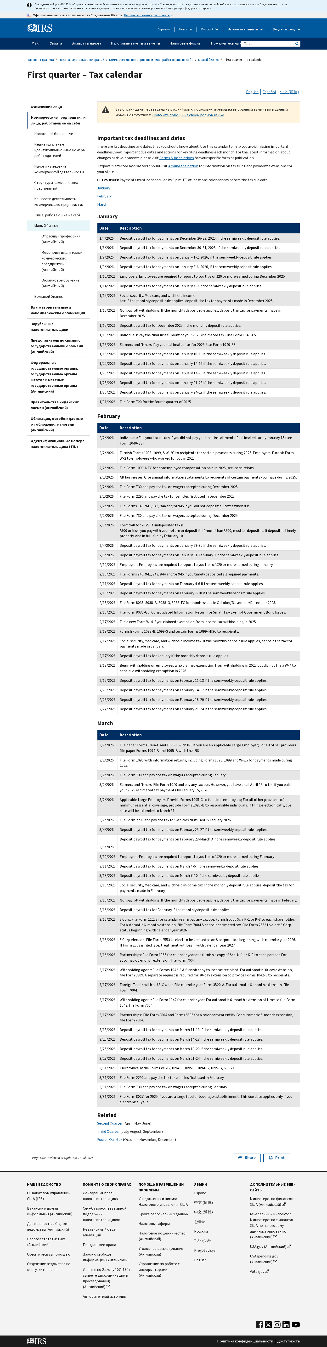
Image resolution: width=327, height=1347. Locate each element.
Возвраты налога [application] (86, 43)
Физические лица (46, 106)
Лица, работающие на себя (57, 215)
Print (280, 1158)
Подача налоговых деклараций (81, 59)
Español (269, 91)
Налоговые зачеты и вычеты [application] (135, 43)
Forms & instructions (176, 157)
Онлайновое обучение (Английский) (60, 283)
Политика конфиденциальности (245, 1341)
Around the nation (183, 166)
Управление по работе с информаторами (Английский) (159, 1269)
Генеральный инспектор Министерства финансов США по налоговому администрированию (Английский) (271, 1226)
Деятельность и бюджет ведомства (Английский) (48, 1226)
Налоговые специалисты (245, 29)
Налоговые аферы (154, 1223)
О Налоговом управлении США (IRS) (48, 1195)
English (252, 91)
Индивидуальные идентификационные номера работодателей (59, 150)
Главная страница (41, 59)
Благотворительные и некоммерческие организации (58, 310)
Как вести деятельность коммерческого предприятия (59, 201)
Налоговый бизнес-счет (54, 133)
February (104, 196)
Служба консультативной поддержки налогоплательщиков (104, 1214)
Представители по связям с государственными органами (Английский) (57, 346)
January (103, 188)
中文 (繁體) (203, 1212)
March (102, 204)
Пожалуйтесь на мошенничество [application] (239, 43)
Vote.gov (257, 1271)
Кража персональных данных (163, 1214)
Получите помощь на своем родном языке (188, 115)
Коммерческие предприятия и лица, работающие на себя (151, 59)
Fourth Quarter (109, 1139)
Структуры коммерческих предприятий (56, 185)
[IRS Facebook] (259, 1323)
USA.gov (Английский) (268, 1246)
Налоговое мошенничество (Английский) (162, 1236)
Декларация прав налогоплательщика (100, 1195)
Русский (207, 29)
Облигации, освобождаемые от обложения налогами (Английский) (57, 424)
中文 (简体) (289, 91)
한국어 (200, 1221)
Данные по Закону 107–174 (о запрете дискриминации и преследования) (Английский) (108, 1278)
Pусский (201, 1231)
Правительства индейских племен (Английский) (55, 405)
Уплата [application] (56, 43)
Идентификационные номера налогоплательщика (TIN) (58, 443)
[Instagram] (277, 1323)
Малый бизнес (208, 59)
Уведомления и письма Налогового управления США (163, 1201)
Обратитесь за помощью (48, 1254)
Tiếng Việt (202, 1240)
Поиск (297, 44)
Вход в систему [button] (284, 29)
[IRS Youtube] (296, 1323)
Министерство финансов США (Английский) (271, 1201)
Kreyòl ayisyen (206, 1250)
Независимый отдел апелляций (100, 1232)
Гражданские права (99, 1244)
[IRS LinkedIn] (286, 1323)
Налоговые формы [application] (185, 43)
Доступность (288, 1341)
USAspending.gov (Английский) (264, 1259)
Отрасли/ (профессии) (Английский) (60, 239)
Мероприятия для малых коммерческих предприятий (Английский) (61, 261)
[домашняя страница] (40, 26)
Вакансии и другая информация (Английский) (49, 1211)
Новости (185, 29)
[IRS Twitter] (268, 1323)
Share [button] (250, 1158)
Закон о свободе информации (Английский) (106, 1257)
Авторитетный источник (104, 1296)
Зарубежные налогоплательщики (49, 326)
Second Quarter (110, 1123)
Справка (164, 29)
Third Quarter (108, 1131)
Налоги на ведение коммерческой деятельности (59, 169)
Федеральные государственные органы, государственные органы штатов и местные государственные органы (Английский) (54, 377)
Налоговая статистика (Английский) (46, 1241)
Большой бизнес (48, 296)
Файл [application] (36, 43)
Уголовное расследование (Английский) (161, 1251)
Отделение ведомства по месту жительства (48, 1266)
